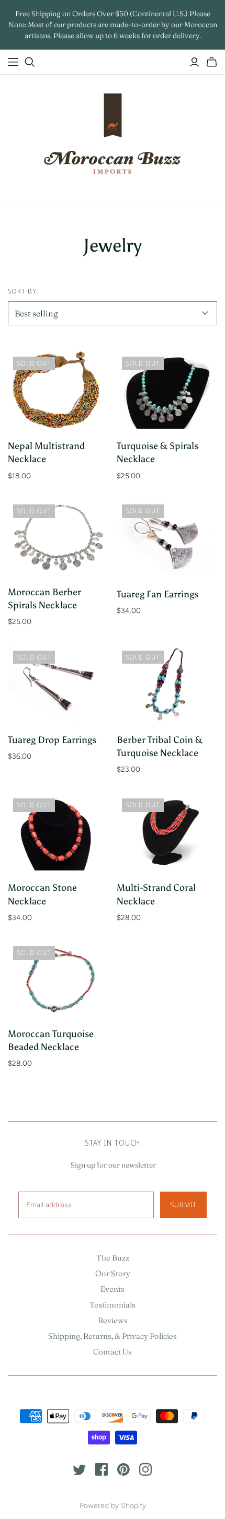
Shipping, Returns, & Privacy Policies (112, 1336)
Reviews (113, 1320)
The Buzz (112, 1258)
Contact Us (112, 1352)
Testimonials (112, 1305)
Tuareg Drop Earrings (52, 740)
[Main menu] (13, 62)
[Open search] (30, 62)
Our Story (112, 1273)
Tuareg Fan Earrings (157, 594)
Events (112, 1289)
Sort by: (23, 291)
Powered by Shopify (113, 1505)
